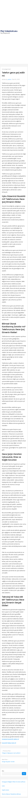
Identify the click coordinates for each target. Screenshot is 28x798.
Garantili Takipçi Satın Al (9, 743)
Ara (3, 771)
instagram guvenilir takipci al (10, 739)
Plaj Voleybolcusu (8, 31)
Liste (3, 786)
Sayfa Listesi (5, 790)
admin (9, 79)
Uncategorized (6, 69)
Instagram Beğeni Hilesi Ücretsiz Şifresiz (13, 782)
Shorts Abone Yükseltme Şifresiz (11, 794)
